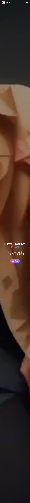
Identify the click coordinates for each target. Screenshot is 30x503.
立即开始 (15, 261)
